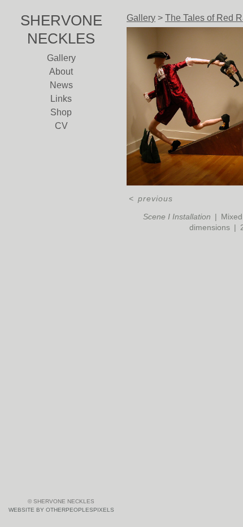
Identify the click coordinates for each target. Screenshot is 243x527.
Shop (61, 112)
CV (61, 126)
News (61, 85)
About (61, 71)
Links (61, 98)
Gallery (61, 58)
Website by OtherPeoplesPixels (61, 510)
